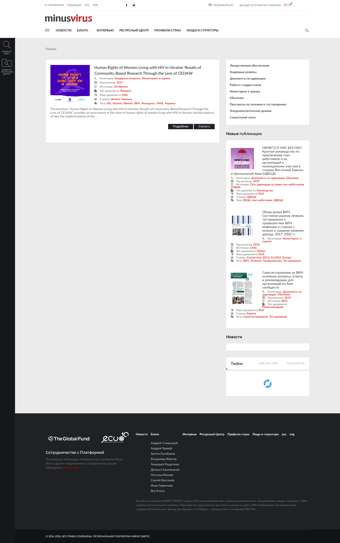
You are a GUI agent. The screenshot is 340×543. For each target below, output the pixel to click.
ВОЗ (284, 301)
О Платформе (54, 5)
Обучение (237, 98)
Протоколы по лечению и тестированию (258, 104)
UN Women (121, 86)
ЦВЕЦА (251, 197)
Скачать (204, 126)
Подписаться (223, 5)
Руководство (265, 190)
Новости (63, 30)
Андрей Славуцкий (164, 443)
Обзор (261, 251)
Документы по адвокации (248, 78)
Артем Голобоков (163, 453)
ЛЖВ (159, 103)
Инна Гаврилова (162, 485)
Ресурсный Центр (134, 30)
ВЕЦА (246, 200)
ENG (125, 95)
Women (128, 103)
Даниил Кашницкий (165, 469)
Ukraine (115, 99)
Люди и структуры (202, 30)
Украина (126, 99)
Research (125, 90)
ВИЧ (137, 103)
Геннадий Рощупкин (165, 464)
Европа (251, 313)
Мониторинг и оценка (156, 78)
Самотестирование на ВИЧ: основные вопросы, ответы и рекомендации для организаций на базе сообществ (283, 280)
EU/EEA (276, 257)
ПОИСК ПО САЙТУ (7, 53)
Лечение (255, 260)
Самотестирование (255, 316)
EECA (266, 257)
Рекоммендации (272, 307)
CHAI (253, 247)
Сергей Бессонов (162, 480)
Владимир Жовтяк (164, 459)
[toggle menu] (47, 30)
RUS (261, 193)
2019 (256, 181)
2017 (120, 82)
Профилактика (272, 260)
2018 (256, 244)
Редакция (74, 5)
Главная (51, 49)
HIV (109, 103)
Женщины (148, 103)
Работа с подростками (245, 85)
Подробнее (181, 126)
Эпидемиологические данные (251, 111)
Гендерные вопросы (127, 78)
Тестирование (292, 260)
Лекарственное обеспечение (249, 65)
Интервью (105, 30)
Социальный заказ (243, 117)
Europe (286, 257)
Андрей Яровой (161, 448)
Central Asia (254, 257)
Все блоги (158, 491)
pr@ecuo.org (70, 467)
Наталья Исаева (162, 475)
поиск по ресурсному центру (7, 72)
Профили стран (167, 30)
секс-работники (262, 200)
